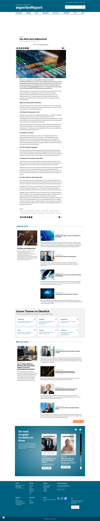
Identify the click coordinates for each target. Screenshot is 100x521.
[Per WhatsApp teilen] (21, 48)
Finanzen (21, 36)
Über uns (17, 499)
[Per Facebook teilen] (24, 48)
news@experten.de (19, 504)
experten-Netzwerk (19, 500)
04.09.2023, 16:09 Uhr (28, 41)
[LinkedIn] (58, 498)
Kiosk (44, 500)
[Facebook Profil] (62, 498)
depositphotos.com (44, 44)
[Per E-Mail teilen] (17, 48)
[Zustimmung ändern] (3, 517)
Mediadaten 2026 (61, 489)
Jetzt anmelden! (75, 507)
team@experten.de (21, 502)
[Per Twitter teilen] (28, 48)
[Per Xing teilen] (26, 48)
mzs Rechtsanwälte (33, 86)
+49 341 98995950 (20, 488)
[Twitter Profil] (65, 498)
